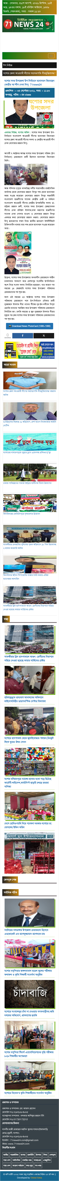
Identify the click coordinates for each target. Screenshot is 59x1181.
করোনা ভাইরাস (18, 1165)
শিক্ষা (45, 1154)
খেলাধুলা (52, 1154)
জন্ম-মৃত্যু (29, 1165)
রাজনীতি (30, 1154)
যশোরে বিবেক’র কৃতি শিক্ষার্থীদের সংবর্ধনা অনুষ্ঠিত (28, 1093)
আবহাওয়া (37, 1160)
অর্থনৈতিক (16, 1160)
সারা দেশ (6, 1160)
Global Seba (36, 1177)
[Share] (22, 335)
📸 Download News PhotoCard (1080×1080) (29, 326)
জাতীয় (5, 1154)
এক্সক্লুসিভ (47, 1160)
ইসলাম (38, 1154)
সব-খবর (38, 1165)
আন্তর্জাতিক (14, 1154)
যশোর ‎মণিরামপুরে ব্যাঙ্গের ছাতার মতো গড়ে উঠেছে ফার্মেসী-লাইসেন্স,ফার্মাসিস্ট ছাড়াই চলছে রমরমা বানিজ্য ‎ (27, 782)
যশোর (23, 1154)
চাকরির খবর (27, 1160)
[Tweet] (44, 335)
